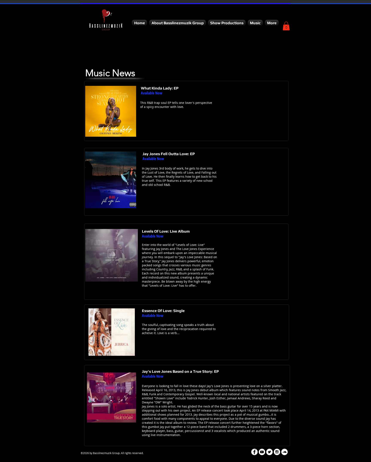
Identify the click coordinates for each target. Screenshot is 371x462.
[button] (177, 23)
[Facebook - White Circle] (254, 452)
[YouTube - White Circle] (262, 452)
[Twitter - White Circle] (269, 452)
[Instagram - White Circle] (277, 452)
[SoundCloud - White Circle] (284, 452)
